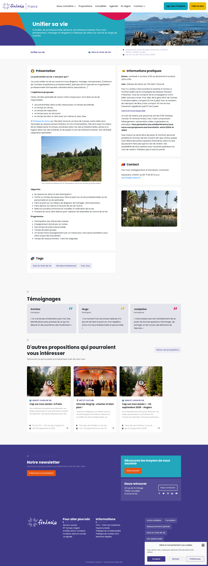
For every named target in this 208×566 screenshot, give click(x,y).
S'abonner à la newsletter (41, 473)
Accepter (156, 559)
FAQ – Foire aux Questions (108, 525)
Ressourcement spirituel (158, 526)
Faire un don (198, 6)
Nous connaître (65, 6)
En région (126, 6)
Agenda (113, 6)
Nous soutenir (133, 470)
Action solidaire (154, 520)
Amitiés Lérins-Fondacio (74, 530)
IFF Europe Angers (71, 528)
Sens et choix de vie (42, 265)
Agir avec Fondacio (175, 6)
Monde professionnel (66, 265)
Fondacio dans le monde (74, 533)
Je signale (67, 536)
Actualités (100, 6)
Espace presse (103, 528)
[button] (203, 545)
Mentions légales (104, 536)
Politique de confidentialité (108, 530)
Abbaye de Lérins (41, 121)
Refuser (175, 559)
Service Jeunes (70, 525)
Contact (138, 6)
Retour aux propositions (167, 349)
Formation (170, 520)
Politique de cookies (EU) (107, 533)
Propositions (85, 6)
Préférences (195, 559)
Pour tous (85, 265)
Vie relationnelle (154, 538)
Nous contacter (167, 487)
